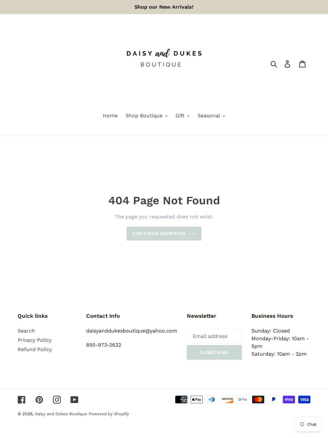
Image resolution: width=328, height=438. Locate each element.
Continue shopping (159, 233)
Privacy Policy (35, 340)
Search (26, 331)
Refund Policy (35, 349)
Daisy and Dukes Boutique (61, 413)
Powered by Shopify (109, 413)
